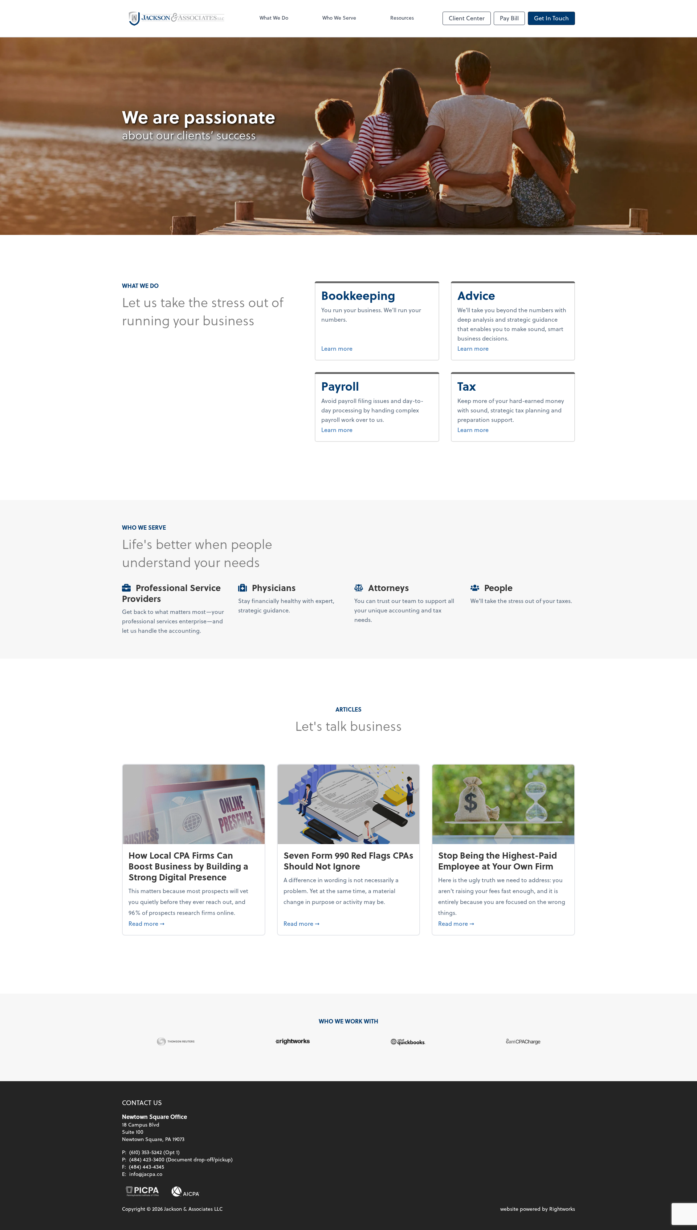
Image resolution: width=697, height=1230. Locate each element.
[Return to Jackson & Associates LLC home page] (176, 18)
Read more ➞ (194, 923)
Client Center (467, 18)
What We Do (274, 17)
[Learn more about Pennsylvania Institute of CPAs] (142, 1191)
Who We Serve (339, 17)
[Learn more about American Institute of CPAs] (185, 1191)
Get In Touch (551, 18)
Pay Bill (509, 18)
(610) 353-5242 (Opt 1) (154, 1152)
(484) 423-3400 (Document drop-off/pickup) (181, 1159)
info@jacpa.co (145, 1174)
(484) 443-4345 (146, 1166)
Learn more (364, 348)
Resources (402, 17)
